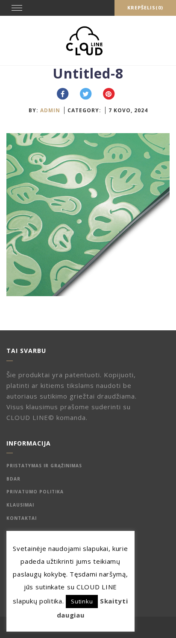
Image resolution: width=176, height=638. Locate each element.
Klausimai (20, 505)
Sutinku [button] (82, 601)
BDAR (13, 479)
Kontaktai (21, 518)
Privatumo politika (35, 492)
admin (50, 110)
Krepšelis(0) (145, 7)
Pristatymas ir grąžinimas (44, 466)
